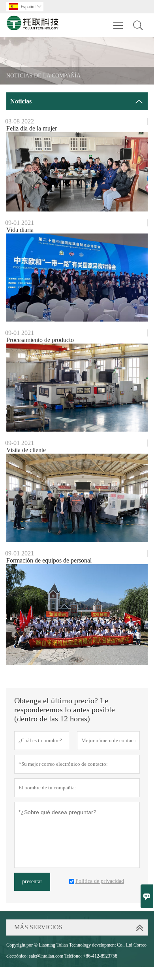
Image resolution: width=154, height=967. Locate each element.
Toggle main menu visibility (118, 25)
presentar (32, 881)
